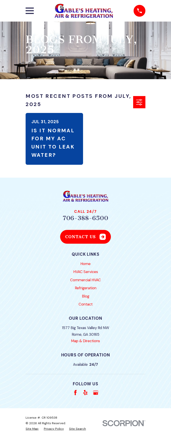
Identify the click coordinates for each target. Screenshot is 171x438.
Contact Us (80, 236)
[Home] (84, 11)
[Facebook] (75, 392)
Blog (85, 296)
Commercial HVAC (85, 279)
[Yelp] (85, 392)
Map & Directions (85, 340)
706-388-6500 (85, 218)
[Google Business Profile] (95, 392)
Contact (86, 304)
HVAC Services (85, 271)
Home (85, 263)
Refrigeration (85, 287)
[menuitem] (32, 429)
